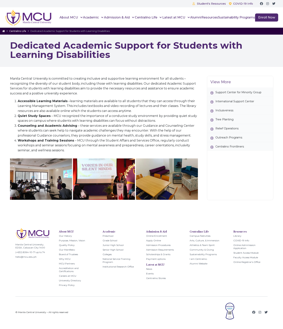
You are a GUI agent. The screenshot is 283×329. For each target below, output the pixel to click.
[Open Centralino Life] (160, 17)
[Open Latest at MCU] (188, 17)
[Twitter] (273, 3)
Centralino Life (17, 31)
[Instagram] (267, 3)
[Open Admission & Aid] (133, 17)
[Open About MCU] (81, 17)
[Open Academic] (102, 17)
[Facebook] (261, 3)
